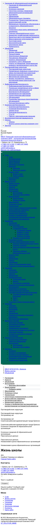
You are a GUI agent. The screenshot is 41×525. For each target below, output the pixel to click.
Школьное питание (12, 506)
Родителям (9, 500)
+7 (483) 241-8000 (7, 146)
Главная (4, 459)
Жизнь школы (10, 499)
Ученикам (8, 502)
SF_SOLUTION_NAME (8, 523)
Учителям (8, 504)
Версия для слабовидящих (10, 150)
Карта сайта (11, 459)
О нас (7, 497)
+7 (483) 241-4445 (21, 144)
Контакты (8, 508)
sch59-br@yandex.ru (8, 148)
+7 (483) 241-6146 (7, 144)
